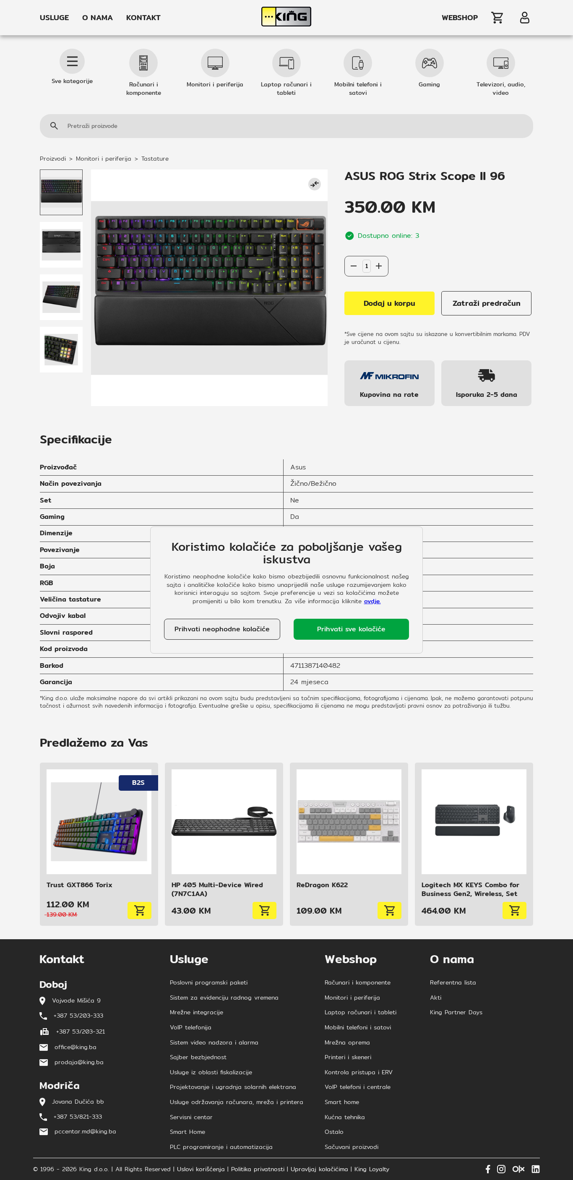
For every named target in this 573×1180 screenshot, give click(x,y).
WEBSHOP (460, 17)
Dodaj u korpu (389, 303)
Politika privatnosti (257, 1169)
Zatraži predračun (487, 303)
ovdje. (372, 601)
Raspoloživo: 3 (366, 247)
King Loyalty (371, 1169)
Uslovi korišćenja (201, 1169)
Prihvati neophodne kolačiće (222, 629)
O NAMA (97, 17)
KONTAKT (143, 17)
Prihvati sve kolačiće (351, 629)
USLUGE (54, 17)
